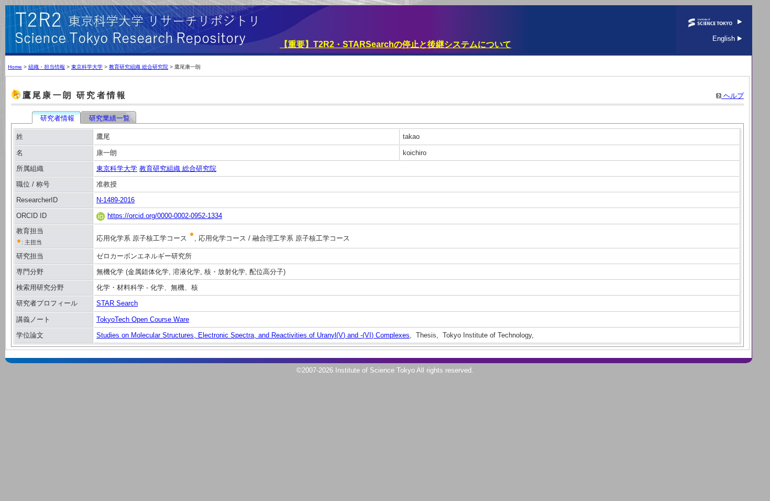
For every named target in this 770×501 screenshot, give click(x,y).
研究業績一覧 (109, 118)
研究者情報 (57, 118)
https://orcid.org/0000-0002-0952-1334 (164, 216)
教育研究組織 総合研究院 (138, 67)
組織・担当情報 (46, 67)
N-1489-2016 (115, 200)
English (724, 38)
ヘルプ (732, 96)
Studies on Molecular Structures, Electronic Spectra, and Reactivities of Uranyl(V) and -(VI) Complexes (253, 335)
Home (15, 67)
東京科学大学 (87, 67)
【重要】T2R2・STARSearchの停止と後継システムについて (395, 44)
